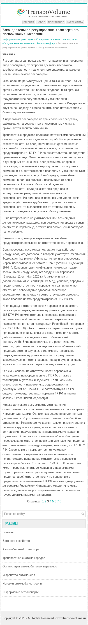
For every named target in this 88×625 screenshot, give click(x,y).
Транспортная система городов (23, 558)
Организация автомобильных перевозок (29, 566)
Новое (41, 22)
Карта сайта (75, 22)
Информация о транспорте (17, 39)
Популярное (56, 22)
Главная (28, 22)
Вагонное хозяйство (16, 540)
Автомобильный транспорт (20, 549)
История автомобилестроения (22, 583)
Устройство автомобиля (18, 575)
